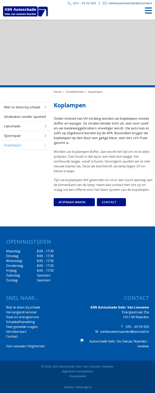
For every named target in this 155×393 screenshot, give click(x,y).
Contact (12, 336)
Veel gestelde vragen (22, 326)
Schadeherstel (75, 92)
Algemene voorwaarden (77, 371)
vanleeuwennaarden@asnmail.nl (130, 3)
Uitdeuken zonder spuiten (24, 116)
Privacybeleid (77, 376)
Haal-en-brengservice (22, 317)
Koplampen (13, 145)
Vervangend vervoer (21, 312)
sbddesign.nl (83, 387)
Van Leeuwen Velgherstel (25, 346)
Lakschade (12, 126)
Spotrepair (12, 135)
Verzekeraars (16, 331)
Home (58, 92)
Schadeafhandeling (20, 322)
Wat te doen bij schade (22, 107)
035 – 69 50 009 (84, 3)
